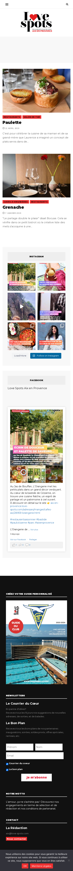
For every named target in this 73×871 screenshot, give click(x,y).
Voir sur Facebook (18, 539)
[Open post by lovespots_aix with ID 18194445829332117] (21, 336)
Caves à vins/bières (16, 202)
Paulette (12, 122)
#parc (31, 522)
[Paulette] (36, 91)
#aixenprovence (44, 522)
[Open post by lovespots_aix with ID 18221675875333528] (21, 277)
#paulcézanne (18, 522)
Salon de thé (32, 117)
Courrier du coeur (19, 763)
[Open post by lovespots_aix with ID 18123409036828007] (51, 306)
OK (25, 866)
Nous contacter (16, 838)
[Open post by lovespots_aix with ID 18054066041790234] (51, 277)
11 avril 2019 (12, 128)
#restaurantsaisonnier (23, 519)
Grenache (13, 207)
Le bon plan (16, 769)
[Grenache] (36, 176)
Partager (33, 539)
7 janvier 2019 (13, 213)
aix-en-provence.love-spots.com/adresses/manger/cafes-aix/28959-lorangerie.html (34, 507)
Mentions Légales (41, 866)
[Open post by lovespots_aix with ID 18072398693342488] (51, 336)
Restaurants (12, 117)
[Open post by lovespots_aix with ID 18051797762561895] (21, 306)
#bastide (41, 519)
